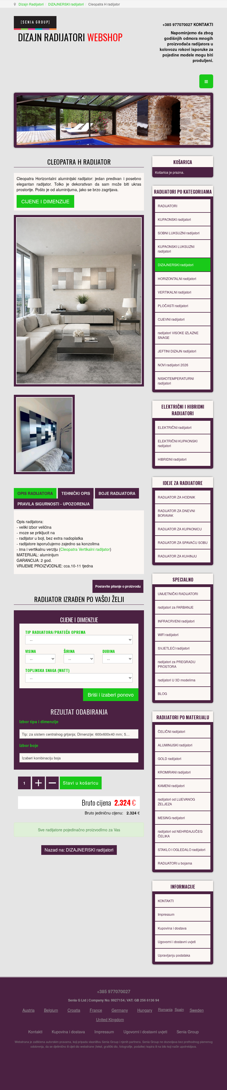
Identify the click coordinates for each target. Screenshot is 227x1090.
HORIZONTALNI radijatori (177, 278)
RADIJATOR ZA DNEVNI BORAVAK (176, 513)
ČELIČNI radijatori (171, 731)
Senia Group (188, 1031)
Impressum (166, 914)
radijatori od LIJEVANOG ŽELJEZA (176, 801)
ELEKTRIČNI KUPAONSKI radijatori (177, 443)
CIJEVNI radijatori (171, 319)
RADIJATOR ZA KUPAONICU (180, 528)
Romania (165, 1009)
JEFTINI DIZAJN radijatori (177, 351)
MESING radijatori (171, 817)
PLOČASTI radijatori (173, 305)
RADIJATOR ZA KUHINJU (177, 556)
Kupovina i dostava (172, 928)
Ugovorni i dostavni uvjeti (177, 941)
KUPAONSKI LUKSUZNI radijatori (176, 248)
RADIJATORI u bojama (175, 863)
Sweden (197, 1010)
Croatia (74, 1010)
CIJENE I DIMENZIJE (45, 201)
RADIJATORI (167, 205)
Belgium (51, 1010)
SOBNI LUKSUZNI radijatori (179, 232)
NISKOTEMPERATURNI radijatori (176, 380)
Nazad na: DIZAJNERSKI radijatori (79, 850)
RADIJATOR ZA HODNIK (176, 497)
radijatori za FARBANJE (176, 607)
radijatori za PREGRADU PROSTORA (176, 664)
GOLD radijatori (169, 758)
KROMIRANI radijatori (174, 772)
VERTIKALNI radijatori (174, 292)
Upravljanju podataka (174, 955)
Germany (120, 1010)
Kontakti (35, 1031)
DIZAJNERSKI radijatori (66, 4)
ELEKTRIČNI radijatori (175, 427)
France (96, 1010)
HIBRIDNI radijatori (172, 459)
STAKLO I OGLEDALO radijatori (181, 849)
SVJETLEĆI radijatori (174, 648)
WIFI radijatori (168, 634)
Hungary (144, 1010)
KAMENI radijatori (171, 785)
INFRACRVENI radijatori (176, 621)
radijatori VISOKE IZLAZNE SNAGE (178, 335)
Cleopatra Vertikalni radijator (85, 549)
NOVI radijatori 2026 (173, 364)
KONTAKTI (166, 900)
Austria (28, 1010)
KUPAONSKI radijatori (174, 219)
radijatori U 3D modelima (176, 680)
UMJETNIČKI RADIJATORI (178, 593)
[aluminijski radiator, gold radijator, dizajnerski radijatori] (79, 300)
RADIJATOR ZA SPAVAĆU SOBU (183, 542)
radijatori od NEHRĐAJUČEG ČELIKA (180, 833)
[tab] (35, 493)
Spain (179, 1009)
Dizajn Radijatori (31, 4)
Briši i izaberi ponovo (111, 694)
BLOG (162, 693)
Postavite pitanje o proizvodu (118, 586)
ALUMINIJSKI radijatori (175, 745)
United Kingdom (110, 1019)
